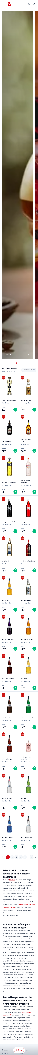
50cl (22, 403)
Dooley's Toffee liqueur (28, 561)
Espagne (26, 444)
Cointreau (31, 905)
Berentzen (23, 905)
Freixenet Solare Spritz (9, 482)
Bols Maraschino (7, 798)
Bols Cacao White (26, 837)
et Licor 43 (7, 1015)
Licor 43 (6, 907)
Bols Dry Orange (7, 759)
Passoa (12, 907)
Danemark (8, 444)
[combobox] (28, 370)
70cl (3, 403)
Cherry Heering (6, 441)
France (7, 403)
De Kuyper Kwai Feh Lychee (25, 758)
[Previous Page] (3, 857)
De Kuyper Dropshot (8, 522)
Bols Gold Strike (26, 400)
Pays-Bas (28, 403)
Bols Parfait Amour (8, 639)
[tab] (17, 363)
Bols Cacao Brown (7, 718)
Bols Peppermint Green (28, 718)
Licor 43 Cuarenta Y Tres (26, 440)
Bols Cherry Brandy (8, 678)
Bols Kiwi (23, 798)
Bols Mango (5, 600)
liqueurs (12, 880)
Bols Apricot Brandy (27, 639)
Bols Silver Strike (26, 600)
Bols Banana (24, 678)
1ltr (21, 444)
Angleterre (27, 485)
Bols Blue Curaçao (7, 837)
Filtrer (20, 1050)
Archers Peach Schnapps (25, 481)
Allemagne (27, 564)
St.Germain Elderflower (9, 400)
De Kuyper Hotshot (27, 522)
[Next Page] (35, 857)
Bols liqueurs (26, 1012)
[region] (19, 185)
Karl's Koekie (5, 561)
